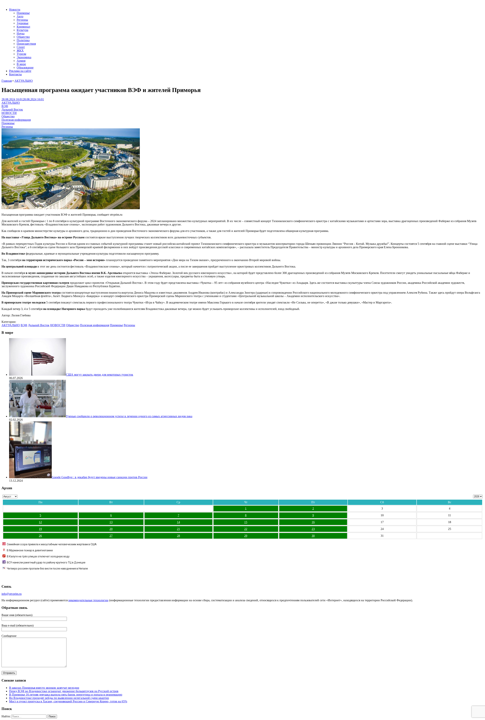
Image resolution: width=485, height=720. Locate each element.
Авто (20, 16)
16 (313, 522)
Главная (7, 80)
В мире (21, 64)
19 (40, 528)
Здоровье (22, 23)
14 (178, 522)
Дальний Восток (12, 109)
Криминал (23, 26)
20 (111, 528)
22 (245, 528)
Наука (20, 33)
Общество (23, 36)
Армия (21, 60)
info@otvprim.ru (12, 593)
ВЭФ (5, 106)
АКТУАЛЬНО (23, 80)
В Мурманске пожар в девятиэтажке (30, 550)
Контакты (15, 74)
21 (178, 528)
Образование (25, 67)
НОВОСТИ (9, 113)
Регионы (22, 19)
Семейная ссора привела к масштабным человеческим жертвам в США (52, 544)
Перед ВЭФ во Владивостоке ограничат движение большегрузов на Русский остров (63, 691)
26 (40, 535)
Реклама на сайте (20, 71)
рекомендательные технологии (88, 600)
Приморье (23, 13)
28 (178, 535)
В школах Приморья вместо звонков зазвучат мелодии (44, 687)
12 (40, 522)
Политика (23, 40)
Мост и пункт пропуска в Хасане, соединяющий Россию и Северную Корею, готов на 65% (68, 701)
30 (313, 535)
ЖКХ (20, 50)
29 (245, 535)
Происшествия (26, 43)
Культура (22, 30)
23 (313, 528)
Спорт (21, 47)
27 (111, 535)
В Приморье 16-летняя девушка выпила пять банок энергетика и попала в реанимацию (65, 694)
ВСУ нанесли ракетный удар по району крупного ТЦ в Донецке (46, 562)
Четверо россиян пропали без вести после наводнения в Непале (47, 568)
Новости (14, 9)
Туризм (21, 53)
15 (245, 522)
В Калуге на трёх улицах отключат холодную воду (38, 556)
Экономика (24, 57)
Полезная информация (16, 119)
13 (111, 522)
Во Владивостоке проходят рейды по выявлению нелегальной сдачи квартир (59, 698)
